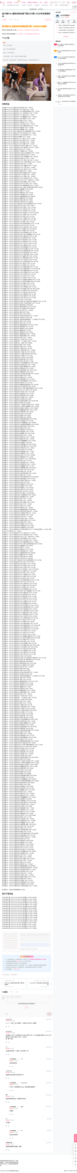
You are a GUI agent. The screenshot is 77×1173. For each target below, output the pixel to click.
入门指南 (23, 2)
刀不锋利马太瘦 (9, 1142)
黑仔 (7, 1094)
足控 (51, 5)
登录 (68, 2)
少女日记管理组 (12, 1082)
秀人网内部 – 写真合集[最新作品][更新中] (28, 34)
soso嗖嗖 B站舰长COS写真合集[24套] (65, 30)
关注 (72, 12)
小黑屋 (45, 2)
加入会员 (16, 2)
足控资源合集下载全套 (13, 1170)
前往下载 (48, 19)
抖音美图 (37, 5)
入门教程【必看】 (16, 969)
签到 (40, 2)
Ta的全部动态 (66, 36)
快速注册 (74, 2)
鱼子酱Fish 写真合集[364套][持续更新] (28, 30)
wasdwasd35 (9, 1019)
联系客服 (18, 961)
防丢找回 (9, 2)
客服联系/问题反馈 (32, 2)
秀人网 (4, 19)
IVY (6, 1118)
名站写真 (30, 4)
